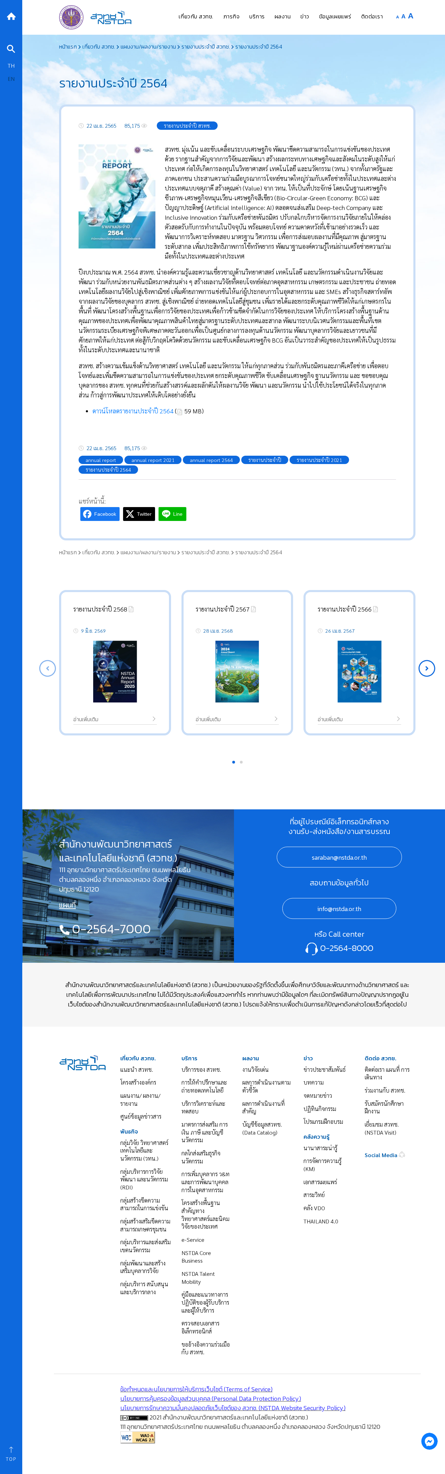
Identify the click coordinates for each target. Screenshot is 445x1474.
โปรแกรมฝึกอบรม (323, 1121)
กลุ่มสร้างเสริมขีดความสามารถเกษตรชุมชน (145, 1225)
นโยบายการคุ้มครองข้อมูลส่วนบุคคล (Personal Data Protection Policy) (210, 1398)
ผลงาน (250, 1058)
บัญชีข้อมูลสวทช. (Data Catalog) (262, 1128)
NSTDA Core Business (196, 1256)
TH (11, 65)
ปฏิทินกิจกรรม (320, 1108)
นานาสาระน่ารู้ (320, 1148)
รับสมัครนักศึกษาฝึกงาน (384, 1107)
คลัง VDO (314, 1208)
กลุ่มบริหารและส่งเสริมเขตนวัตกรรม (145, 1246)
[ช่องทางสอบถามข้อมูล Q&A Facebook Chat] (429, 1441)
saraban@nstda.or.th (339, 857)
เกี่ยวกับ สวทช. (138, 1058)
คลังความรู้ (317, 1137)
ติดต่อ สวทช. (380, 1058)
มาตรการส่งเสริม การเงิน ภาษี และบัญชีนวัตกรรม (204, 1132)
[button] (427, 668)
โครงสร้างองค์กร (138, 1082)
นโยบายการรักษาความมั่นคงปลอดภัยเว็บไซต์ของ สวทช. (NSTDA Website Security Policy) (233, 1408)
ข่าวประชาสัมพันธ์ (325, 1069)
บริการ (189, 1058)
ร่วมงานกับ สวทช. (385, 1090)
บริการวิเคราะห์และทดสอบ (203, 1107)
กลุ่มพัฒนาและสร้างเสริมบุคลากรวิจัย (142, 1267)
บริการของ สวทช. (201, 1069)
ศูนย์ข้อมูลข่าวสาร (140, 1116)
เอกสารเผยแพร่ (320, 1182)
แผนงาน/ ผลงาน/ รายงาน (140, 1099)
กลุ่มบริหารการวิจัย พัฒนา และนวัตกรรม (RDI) (144, 1179)
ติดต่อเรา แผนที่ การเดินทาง (387, 1073)
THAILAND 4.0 (321, 1221)
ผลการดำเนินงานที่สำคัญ (263, 1107)
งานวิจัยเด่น (255, 1069)
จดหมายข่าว (318, 1095)
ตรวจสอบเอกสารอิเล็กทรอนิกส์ (200, 1327)
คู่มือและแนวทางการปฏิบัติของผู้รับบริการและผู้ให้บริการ (205, 1302)
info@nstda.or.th (339, 908)
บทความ (314, 1082)
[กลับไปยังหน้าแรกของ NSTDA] (11, 15)
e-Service (192, 1239)
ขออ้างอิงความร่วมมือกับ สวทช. (205, 1348)
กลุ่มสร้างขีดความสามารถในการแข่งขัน (144, 1204)
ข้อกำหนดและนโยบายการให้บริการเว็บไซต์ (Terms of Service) (196, 1389)
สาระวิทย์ (314, 1194)
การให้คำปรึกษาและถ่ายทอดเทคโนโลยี (204, 1086)
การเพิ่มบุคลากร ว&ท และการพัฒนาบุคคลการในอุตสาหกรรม (205, 1181)
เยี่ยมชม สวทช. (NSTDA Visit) (382, 1128)
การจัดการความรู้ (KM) (322, 1164)
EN (11, 78)
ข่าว (308, 1058)
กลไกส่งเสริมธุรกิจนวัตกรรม (200, 1157)
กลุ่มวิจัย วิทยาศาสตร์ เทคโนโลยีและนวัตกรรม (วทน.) (144, 1150)
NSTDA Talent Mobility (198, 1277)
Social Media (382, 1155)
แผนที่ (67, 905)
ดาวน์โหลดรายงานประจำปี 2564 (132, 411)
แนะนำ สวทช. (136, 1069)
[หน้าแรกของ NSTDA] (82, 1061)
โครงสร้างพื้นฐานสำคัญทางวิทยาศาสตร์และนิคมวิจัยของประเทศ (205, 1214)
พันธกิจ (129, 1132)
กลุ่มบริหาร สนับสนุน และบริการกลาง (144, 1288)
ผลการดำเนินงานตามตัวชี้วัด (266, 1086)
